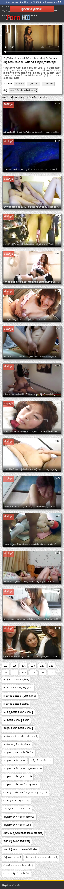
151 (15, 672)
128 (51, 665)
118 (33, 665)
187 (42, 672)
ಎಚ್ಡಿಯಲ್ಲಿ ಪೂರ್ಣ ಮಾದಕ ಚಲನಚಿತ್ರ (19, 816)
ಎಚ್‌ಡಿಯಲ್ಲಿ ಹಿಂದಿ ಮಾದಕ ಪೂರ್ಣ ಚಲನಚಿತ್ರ (23, 833)
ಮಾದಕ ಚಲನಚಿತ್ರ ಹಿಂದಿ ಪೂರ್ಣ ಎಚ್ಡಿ (23, 90)
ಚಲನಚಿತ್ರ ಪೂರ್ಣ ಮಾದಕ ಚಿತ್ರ (16, 841)
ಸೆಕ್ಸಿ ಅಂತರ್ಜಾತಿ (33, 84)
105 (15, 665)
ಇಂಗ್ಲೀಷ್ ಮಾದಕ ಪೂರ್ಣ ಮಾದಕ (17, 776)
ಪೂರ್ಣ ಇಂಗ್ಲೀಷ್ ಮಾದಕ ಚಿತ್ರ (16, 873)
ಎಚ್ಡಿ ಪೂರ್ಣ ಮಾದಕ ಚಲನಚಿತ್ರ (16, 808)
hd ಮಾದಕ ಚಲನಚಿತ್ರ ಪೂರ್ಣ (16, 720)
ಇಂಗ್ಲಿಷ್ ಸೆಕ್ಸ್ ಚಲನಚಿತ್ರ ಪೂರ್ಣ (16, 744)
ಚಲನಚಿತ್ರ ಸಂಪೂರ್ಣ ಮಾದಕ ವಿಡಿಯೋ (20, 849)
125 (42, 665)
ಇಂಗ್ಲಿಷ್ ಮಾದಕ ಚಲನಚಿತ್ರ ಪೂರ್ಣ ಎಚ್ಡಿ (20, 736)
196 (51, 672)
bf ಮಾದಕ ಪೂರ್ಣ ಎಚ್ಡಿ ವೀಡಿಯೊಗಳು (19, 695)
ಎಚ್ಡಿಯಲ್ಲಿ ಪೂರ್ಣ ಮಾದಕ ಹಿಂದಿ (17, 824)
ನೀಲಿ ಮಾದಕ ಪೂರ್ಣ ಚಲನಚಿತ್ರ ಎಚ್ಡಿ (41, 857)
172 (33, 672)
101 (5, 665)
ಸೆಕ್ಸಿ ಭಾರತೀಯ (48, 84)
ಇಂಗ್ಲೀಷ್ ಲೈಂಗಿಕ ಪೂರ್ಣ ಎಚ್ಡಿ (16, 800)
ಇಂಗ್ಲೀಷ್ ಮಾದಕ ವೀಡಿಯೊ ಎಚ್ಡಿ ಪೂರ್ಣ (20, 784)
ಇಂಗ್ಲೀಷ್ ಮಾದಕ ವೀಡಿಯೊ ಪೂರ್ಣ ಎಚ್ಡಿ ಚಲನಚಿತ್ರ (25, 792)
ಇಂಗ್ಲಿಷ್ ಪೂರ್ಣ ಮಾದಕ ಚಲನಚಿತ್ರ (18, 728)
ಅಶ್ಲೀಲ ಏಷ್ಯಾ (19, 84)
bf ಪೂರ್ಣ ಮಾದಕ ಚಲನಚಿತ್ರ (15, 679)
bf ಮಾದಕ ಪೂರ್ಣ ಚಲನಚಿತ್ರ (15, 703)
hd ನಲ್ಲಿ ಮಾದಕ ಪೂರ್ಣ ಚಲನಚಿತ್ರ (18, 712)
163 (24, 672)
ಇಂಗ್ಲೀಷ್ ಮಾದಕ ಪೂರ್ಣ (14, 760)
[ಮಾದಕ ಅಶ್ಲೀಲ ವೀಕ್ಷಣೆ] (18, 17)
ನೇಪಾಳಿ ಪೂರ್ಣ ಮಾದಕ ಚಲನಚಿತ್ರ (18, 865)
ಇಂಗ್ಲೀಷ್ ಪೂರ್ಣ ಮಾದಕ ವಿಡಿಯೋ (18, 752)
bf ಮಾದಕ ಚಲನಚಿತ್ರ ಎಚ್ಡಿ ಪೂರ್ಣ (18, 687)
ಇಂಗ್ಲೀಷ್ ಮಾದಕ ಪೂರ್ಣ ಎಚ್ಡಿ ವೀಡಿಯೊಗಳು (22, 768)
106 (24, 665)
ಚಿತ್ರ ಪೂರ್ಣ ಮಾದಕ (12, 857)
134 (5, 672)
